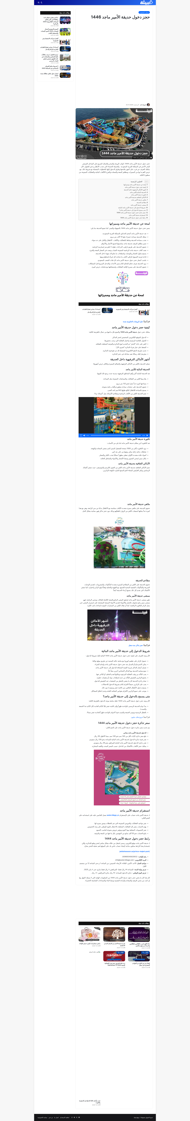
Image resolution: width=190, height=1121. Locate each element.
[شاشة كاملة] (81, 435)
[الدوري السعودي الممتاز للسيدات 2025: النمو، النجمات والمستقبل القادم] (65, 31)
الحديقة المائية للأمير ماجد (138, 192)
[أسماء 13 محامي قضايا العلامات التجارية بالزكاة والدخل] (107, 310)
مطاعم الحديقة (141, 202)
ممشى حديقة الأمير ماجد (138, 205)
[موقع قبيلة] (146, 2)
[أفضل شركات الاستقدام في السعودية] (144, 311)
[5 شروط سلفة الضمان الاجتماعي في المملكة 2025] (65, 67)
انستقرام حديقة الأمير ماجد (137, 215)
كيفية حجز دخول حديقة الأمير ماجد (135, 187)
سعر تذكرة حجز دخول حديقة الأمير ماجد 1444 (131, 213)
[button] (114, 417)
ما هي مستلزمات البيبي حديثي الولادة (89, 943)
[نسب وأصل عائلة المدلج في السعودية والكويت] (89, 1025)
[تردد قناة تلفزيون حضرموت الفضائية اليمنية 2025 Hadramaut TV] (114, 956)
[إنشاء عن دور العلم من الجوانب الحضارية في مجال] (139, 956)
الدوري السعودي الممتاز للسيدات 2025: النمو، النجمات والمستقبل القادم (49, 31)
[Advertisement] (114, 61)
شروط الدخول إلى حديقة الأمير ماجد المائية (131, 208)
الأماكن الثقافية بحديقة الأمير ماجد (135, 197)
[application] (114, 417)
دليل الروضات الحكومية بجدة (133, 322)
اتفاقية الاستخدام (64, 1117)
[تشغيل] (147, 435)
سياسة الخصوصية (42, 1117)
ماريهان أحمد (143, 104)
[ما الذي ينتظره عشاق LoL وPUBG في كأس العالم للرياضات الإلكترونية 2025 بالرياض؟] (65, 20)
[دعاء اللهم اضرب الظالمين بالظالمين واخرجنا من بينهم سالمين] (139, 934)
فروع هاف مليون (137, 717)
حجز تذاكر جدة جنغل (136, 645)
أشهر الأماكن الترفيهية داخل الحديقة (135, 190)
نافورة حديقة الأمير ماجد (138, 195)
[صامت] (84, 435)
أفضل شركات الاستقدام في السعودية (126, 309)
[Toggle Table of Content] (145, 181)
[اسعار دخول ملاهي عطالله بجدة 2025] (65, 75)
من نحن (51, 1117)
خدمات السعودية (144, 12)
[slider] (116, 435)
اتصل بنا (56, 1117)
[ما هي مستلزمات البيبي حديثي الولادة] (89, 934)
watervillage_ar (113, 815)
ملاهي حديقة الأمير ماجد (138, 200)
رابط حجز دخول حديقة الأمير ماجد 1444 (132, 218)
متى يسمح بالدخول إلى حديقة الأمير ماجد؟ (132, 210)
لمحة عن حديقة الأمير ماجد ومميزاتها (135, 185)
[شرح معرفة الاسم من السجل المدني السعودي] (114, 934)
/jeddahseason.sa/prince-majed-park (135, 851)
